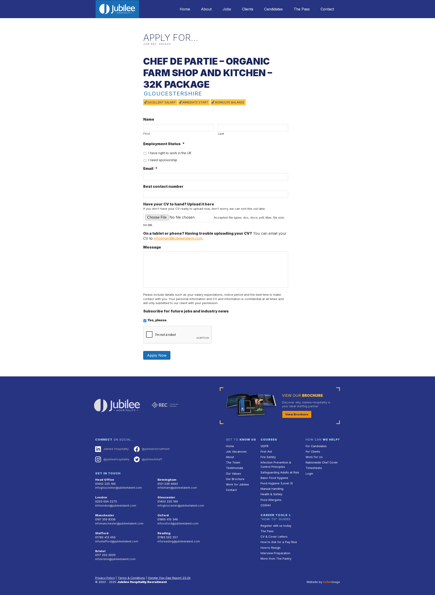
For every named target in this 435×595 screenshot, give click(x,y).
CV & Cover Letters (274, 536)
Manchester (104, 515)
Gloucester (166, 497)
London (101, 497)
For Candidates (316, 446)
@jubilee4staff (152, 459)
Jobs (226, 9)
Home (185, 9)
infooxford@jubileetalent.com (177, 523)
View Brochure (296, 414)
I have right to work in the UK (169, 153)
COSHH (266, 505)
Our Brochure (235, 479)
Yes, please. (157, 320)
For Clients (313, 451)
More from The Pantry (276, 558)
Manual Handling (272, 488)
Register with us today (276, 525)
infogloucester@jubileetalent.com (118, 487)
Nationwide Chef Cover (322, 462)
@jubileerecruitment (156, 449)
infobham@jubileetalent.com (178, 238)
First (146, 133)
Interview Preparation (275, 553)
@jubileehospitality (116, 459)
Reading (163, 533)
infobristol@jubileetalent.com (115, 559)
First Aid (266, 451)
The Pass (302, 9)
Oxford (163, 515)
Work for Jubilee (237, 484)
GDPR (264, 446)
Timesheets (314, 468)
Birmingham (166, 479)
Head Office (104, 479)
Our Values (233, 473)
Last (221, 133)
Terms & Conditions (131, 578)
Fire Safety (268, 457)
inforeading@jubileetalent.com (178, 541)
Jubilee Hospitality (116, 449)
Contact (327, 9)
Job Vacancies (236, 451)
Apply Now (157, 355)
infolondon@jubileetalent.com (115, 505)
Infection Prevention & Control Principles (276, 464)
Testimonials (234, 468)
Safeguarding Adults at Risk (280, 472)
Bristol (100, 551)
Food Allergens (271, 500)
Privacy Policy (105, 578)
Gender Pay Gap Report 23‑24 (169, 578)
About (206, 9)
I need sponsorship (162, 160)
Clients (247, 9)
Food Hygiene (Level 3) (277, 483)
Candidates (273, 9)
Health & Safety (271, 494)
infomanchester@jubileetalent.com (119, 523)
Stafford (102, 533)
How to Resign (270, 547)
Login (309, 473)
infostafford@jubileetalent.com (116, 541)
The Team (233, 462)
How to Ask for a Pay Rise (279, 542)
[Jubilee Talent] (117, 9)
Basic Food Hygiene (274, 478)
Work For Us (314, 457)
